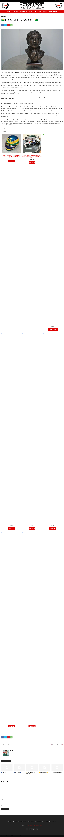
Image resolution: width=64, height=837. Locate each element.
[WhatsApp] (11, 25)
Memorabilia (23, 11)
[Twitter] (62, 1)
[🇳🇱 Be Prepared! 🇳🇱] (19, 767)
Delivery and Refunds (21, 0)
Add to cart (32, 162)
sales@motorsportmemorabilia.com (34, 825)
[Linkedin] (57, 1)
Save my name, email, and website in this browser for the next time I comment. (19, 805)
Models (31, 11)
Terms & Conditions (29, 0)
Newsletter (6, 14)
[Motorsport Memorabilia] (32, 6)
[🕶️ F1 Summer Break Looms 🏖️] (57, 767)
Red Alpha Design (28, 835)
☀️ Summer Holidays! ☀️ (43, 772)
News (50, 11)
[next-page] (4, 776)
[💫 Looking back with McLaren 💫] (32, 767)
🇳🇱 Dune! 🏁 (3, 772)
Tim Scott (4, 22)
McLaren (45, 11)
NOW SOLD (11, 161)
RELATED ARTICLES (6, 761)
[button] (61, 11)
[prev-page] (2, 776)
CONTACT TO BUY (53, 329)
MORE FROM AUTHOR (15, 761)
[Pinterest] (60, 1)
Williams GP (9, 11)
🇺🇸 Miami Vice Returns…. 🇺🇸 (57, 744)
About (16, 0)
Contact (13, 0)
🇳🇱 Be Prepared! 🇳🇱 (17, 772)
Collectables (38, 11)
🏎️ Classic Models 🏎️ (5, 744)
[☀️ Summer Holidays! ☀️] (44, 767)
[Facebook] (55, 1)
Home (2, 14)
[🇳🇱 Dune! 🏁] (6, 767)
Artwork (16, 11)
